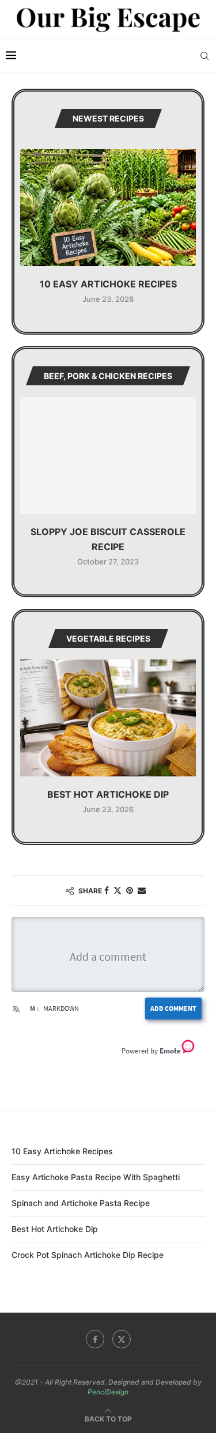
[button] (30, 225)
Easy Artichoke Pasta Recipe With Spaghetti (96, 1177)
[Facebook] (95, 1339)
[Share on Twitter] (117, 890)
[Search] (204, 56)
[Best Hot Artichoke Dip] (108, 717)
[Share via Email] (142, 890)
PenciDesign (108, 1391)
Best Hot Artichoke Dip (108, 794)
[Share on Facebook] (106, 890)
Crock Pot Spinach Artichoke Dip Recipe (88, 1255)
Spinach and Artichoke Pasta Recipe (81, 1203)
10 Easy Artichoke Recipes (108, 284)
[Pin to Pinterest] (129, 890)
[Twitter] (121, 1339)
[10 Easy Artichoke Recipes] (108, 207)
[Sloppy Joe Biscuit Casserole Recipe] (108, 455)
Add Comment (173, 1008)
